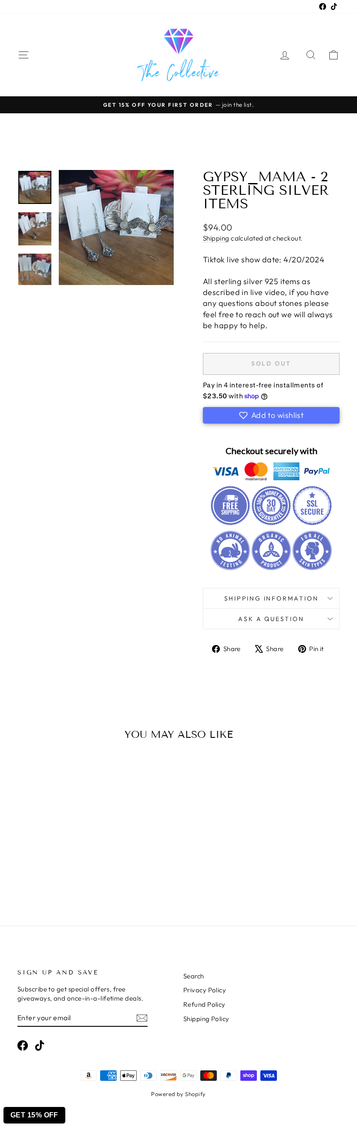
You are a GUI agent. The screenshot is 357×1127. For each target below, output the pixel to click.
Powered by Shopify (178, 1093)
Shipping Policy (206, 1019)
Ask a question (271, 619)
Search (193, 976)
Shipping (216, 238)
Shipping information (271, 598)
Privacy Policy (204, 990)
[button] (271, 415)
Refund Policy (204, 1004)
